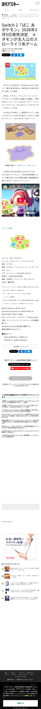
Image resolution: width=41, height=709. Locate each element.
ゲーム (7, 10)
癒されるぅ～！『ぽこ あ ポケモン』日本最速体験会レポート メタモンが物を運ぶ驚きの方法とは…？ (20, 426)
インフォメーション (20, 676)
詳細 (26, 695)
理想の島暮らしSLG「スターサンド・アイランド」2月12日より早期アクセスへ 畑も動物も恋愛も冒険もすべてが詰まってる (20, 421)
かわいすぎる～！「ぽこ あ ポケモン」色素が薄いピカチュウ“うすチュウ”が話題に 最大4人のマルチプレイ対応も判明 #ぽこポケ (20, 416)
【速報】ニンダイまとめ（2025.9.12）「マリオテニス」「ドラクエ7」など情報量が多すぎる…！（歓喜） (20, 401)
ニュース (21, 672)
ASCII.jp (11, 679)
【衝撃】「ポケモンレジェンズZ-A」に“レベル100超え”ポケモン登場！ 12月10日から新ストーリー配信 (20, 406)
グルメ (20, 10)
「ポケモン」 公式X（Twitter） (15, 340)
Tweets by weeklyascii (7, 521)
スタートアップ (34, 10)
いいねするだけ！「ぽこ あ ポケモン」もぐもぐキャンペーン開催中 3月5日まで (20, 431)
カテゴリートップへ (21, 378)
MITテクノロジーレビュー (26, 679)
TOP (6, 672)
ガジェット (30, 672)
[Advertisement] (20, 457)
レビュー (12, 672)
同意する (20, 703)
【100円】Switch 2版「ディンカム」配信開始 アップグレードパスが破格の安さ (20, 435)
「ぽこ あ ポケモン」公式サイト (15, 337)
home (6, 14)
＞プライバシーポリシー (20, 708)
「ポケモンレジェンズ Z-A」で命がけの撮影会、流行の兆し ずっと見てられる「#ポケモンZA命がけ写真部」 (20, 410)
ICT (32, 674)
